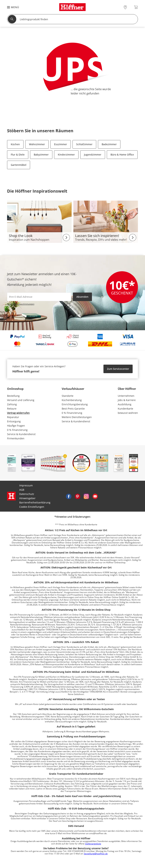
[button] (11, 7)
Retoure (11, 408)
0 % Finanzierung (17, 430)
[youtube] (95, 496)
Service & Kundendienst (21, 434)
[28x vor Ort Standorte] (125, 7)
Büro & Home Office (122, 154)
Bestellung (13, 395)
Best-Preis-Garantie (73, 408)
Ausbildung (124, 404)
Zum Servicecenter (118, 368)
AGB (21, 489)
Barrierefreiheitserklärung (34, 502)
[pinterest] (77, 496)
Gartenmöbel (18, 165)
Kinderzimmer (66, 154)
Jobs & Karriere (127, 400)
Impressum (26, 485)
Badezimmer (109, 144)
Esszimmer (60, 144)
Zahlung (12, 404)
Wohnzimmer (37, 144)
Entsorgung (14, 421)
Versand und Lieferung (20, 400)
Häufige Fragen (16, 425)
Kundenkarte (125, 408)
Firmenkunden (15, 438)
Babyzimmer (41, 154)
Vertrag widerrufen (18, 413)
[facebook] (68, 496)
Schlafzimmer (84, 144)
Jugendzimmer (92, 154)
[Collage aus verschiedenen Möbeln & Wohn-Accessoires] (39, 221)
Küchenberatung (72, 400)
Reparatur (13, 417)
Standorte (67, 395)
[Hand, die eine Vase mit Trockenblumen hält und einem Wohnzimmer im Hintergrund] (105, 221)
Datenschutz (26, 494)
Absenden (82, 296)
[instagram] (86, 496)
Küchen (15, 144)
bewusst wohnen (128, 413)
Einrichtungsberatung (75, 404)
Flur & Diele (18, 154)
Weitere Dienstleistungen (77, 417)
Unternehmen (126, 395)
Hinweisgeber (27, 498)
